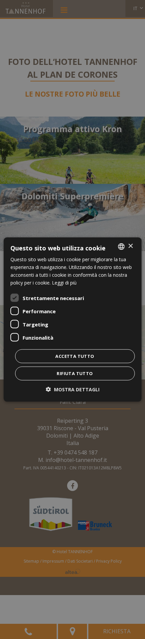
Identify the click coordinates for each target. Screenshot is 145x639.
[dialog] (73, 319)
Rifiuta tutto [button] (75, 373)
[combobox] (121, 246)
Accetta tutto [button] (74, 356)
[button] (72, 389)
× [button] (130, 246)
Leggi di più (64, 282)
